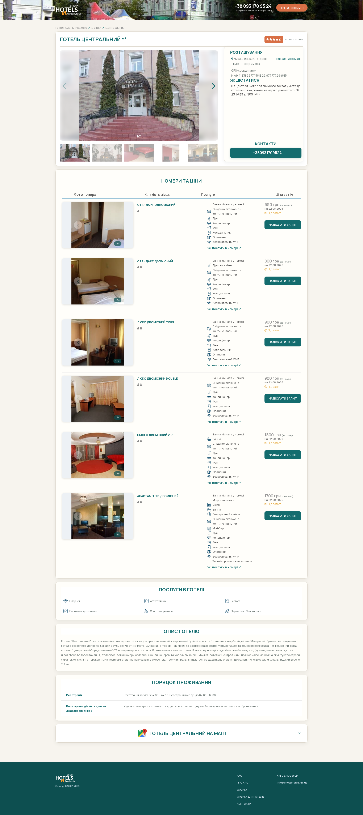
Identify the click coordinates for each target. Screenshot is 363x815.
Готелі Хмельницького (71, 28)
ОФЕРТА (242, 789)
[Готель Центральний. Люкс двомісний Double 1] (97, 399)
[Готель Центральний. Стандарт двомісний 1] (97, 281)
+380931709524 (267, 152)
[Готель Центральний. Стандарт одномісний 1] (97, 225)
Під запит (274, 213)
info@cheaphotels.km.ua (292, 782)
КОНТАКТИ (244, 804)
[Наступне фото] (117, 225)
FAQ (239, 775)
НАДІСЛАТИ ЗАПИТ (283, 225)
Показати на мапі (288, 59)
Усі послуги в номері (222, 248)
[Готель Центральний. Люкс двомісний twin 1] (97, 342)
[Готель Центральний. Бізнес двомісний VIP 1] (97, 455)
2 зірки (96, 28)
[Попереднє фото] (78, 225)
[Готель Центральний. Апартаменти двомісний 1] (97, 516)
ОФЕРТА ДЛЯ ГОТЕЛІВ (250, 796)
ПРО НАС (242, 782)
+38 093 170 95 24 (253, 6)
